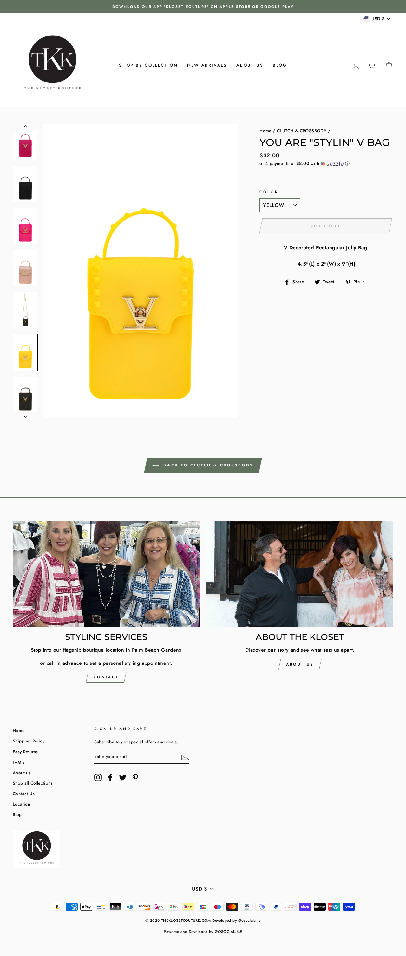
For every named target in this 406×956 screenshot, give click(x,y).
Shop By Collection (148, 65)
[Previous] (25, 127)
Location (21, 804)
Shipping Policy (28, 741)
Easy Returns (25, 751)
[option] (203, 6)
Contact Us (24, 793)
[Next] (25, 415)
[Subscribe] (185, 757)
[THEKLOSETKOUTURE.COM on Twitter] (123, 777)
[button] (326, 163)
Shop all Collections (33, 783)
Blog (280, 65)
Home (265, 131)
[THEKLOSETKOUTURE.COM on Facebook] (110, 777)
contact (106, 677)
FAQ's (18, 762)
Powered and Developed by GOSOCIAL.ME (203, 931)
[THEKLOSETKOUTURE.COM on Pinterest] (135, 777)
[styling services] (106, 573)
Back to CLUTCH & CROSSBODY (207, 465)
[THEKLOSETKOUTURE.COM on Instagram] (98, 777)
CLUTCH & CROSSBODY (301, 131)
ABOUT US (300, 664)
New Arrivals (207, 65)
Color (268, 192)
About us (249, 65)
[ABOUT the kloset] (299, 573)
